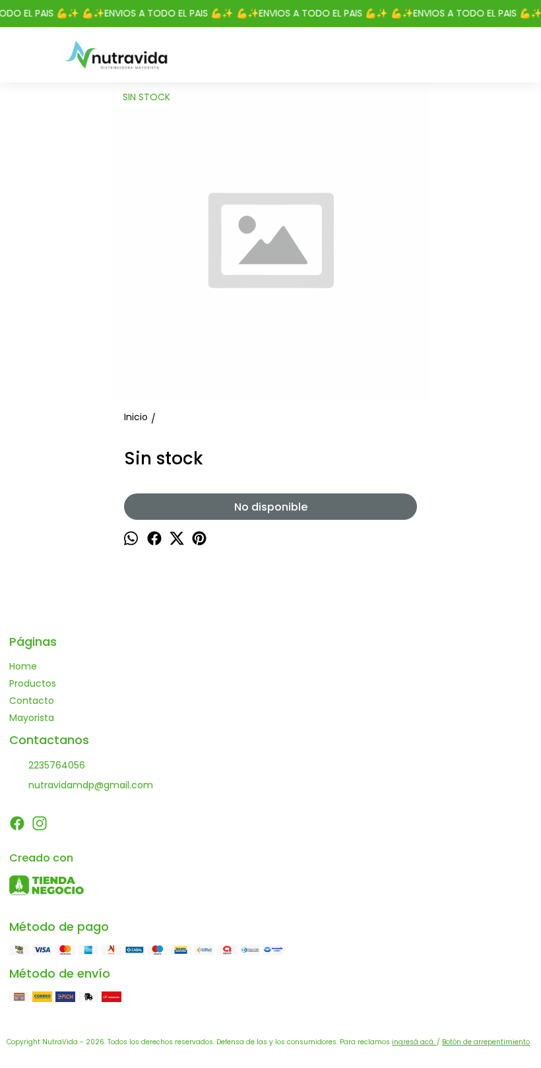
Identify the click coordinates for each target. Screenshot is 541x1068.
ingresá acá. (414, 1042)
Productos (32, 683)
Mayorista (31, 717)
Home (23, 666)
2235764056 (56, 765)
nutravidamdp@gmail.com (90, 785)
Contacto (31, 700)
